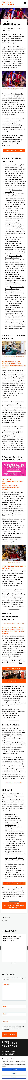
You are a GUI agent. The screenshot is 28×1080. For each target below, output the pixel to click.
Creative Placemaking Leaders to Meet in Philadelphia (12, 939)
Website (5, 1021)
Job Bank (19, 794)
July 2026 (6, 919)
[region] (14, 1068)
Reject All (14, 1077)
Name (5, 1006)
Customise (14, 1073)
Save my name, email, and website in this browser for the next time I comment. (14, 1027)
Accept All (14, 1069)
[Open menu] (24, 3)
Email (5, 1014)
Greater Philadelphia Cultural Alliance (13, 28)
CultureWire (6, 21)
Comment (6, 984)
